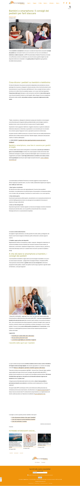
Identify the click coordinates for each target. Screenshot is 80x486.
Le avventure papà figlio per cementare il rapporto (24, 339)
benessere (16, 453)
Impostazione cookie (40, 465)
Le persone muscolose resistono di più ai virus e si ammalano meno (44, 444)
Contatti (43, 462)
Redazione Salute (12, 16)
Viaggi (34, 3)
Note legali (50, 483)
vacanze (21, 453)
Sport (28, 3)
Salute (45, 3)
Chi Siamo (37, 462)
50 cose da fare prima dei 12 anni (20, 337)
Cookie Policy (36, 483)
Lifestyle (51, 3)
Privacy (0, 479)
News (57, 3)
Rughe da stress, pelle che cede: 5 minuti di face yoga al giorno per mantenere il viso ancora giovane (29, 444)
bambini (11, 453)
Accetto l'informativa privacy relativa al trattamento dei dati (40, 475)
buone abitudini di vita (40, 393)
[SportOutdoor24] (40, 458)
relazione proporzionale (43, 389)
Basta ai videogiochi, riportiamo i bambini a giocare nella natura (29, 367)
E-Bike (40, 3)
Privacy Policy (30, 483)
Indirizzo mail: (40, 471)
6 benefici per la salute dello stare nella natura (23, 335)
